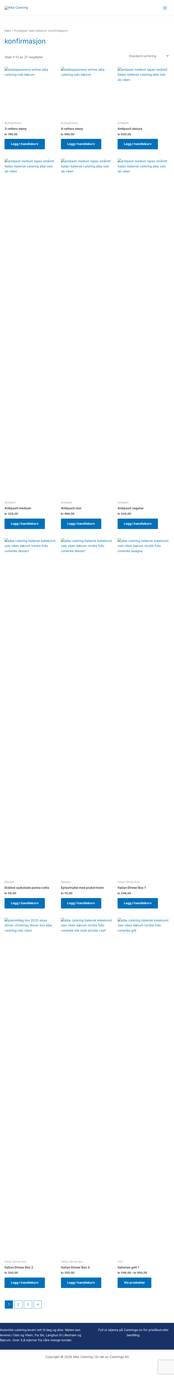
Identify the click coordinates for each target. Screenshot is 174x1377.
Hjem (8, 30)
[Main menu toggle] (165, 7)
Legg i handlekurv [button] (25, 144)
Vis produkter (134, 1282)
